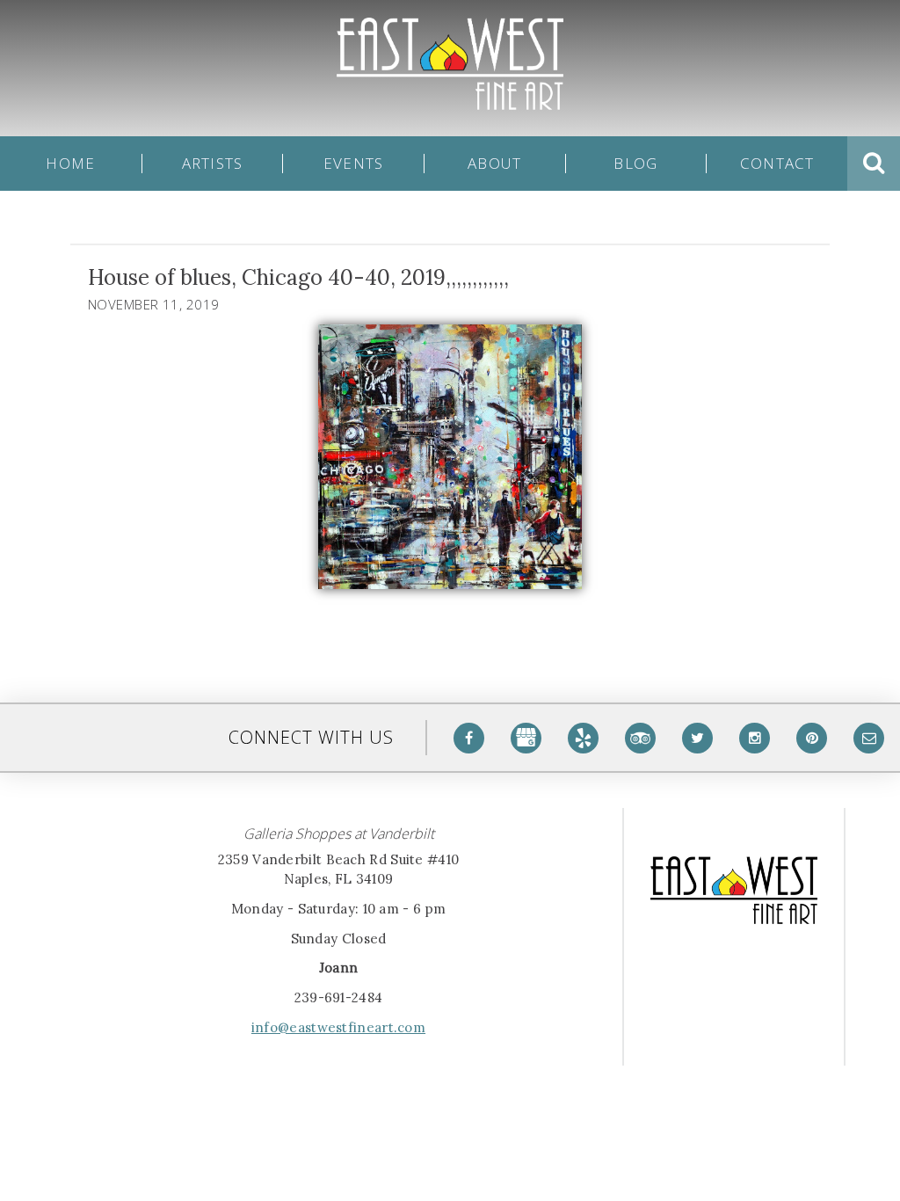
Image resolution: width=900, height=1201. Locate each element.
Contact (777, 163)
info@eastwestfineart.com (338, 1027)
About (494, 163)
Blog (635, 163)
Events (353, 163)
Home (70, 163)
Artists (212, 163)
